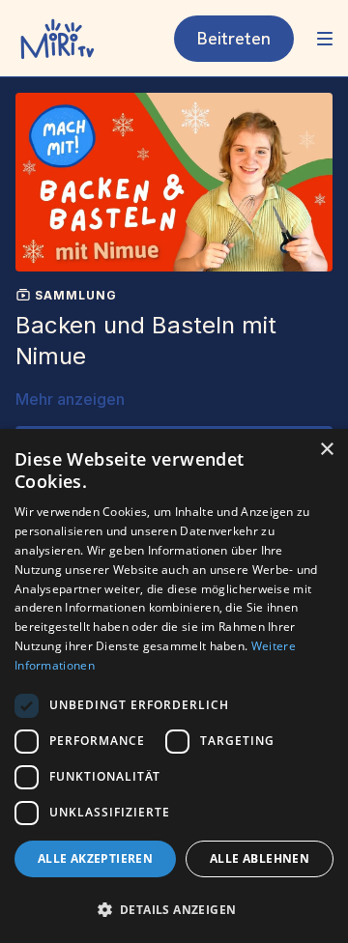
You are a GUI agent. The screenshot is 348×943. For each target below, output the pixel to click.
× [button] (326, 450)
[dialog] (174, 686)
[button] (174, 909)
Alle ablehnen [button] (259, 858)
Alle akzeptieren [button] (95, 858)
